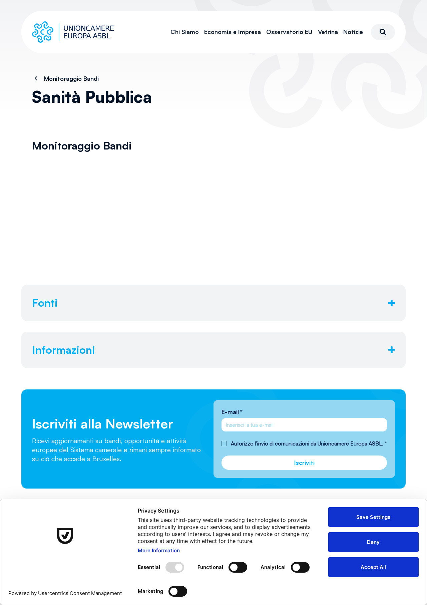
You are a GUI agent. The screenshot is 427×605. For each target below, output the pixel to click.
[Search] (383, 32)
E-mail (232, 411)
